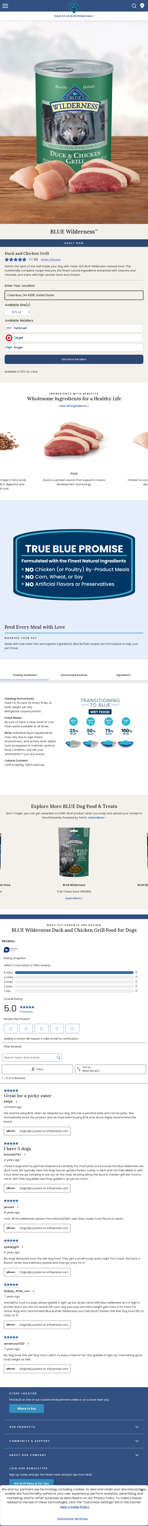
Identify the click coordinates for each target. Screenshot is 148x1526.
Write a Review (51, 259)
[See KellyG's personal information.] (16, 1101)
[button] (5, 6)
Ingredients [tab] (123, 675)
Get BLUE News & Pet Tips (31, 1483)
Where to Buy (26, 1408)
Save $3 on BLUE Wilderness (73, 16)
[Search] (134, 5)
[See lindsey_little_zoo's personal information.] (33, 1291)
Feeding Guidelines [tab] (25, 675)
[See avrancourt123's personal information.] (27, 1343)
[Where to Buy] (142, 5)
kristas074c (12, 1154)
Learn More (96, 818)
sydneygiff (11, 1247)
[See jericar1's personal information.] (17, 1207)
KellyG (8, 1101)
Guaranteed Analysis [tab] (74, 675)
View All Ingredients (73, 406)
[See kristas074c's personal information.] (24, 1154)
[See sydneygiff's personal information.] (22, 1247)
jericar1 (9, 1207)
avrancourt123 (14, 1343)
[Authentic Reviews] (11, 950)
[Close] (142, 1490)
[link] (27, 1008)
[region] (74, 452)
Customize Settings (72, 1519)
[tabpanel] (74, 731)
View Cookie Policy (74, 1507)
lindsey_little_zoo (17, 1291)
